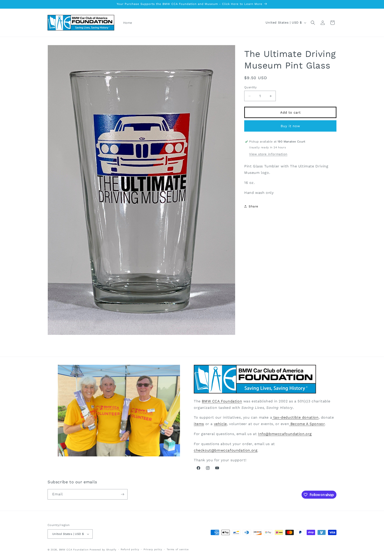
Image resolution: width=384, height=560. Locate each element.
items (199, 424)
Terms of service (178, 549)
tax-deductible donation (295, 417)
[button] (313, 23)
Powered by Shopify (103, 549)
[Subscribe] (122, 494)
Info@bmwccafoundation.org (285, 434)
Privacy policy (153, 549)
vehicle (220, 424)
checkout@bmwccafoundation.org (225, 450)
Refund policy (130, 549)
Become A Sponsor (307, 424)
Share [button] (253, 206)
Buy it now (290, 126)
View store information (268, 154)
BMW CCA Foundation (222, 401)
